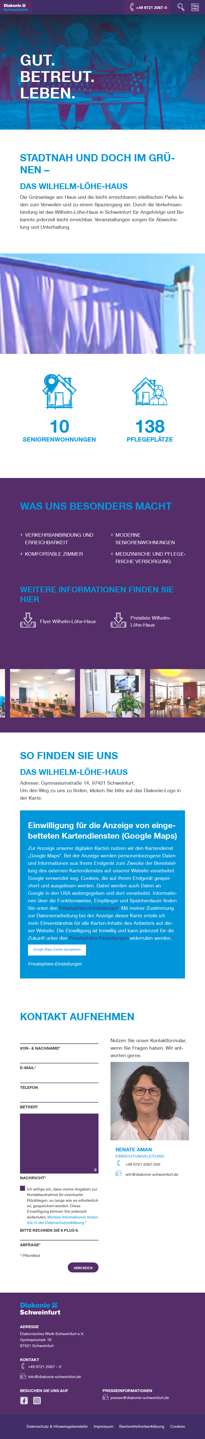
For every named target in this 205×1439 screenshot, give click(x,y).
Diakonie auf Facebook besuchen (24, 1401)
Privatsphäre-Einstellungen (88, 906)
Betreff (29, 1106)
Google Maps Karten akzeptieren (57, 949)
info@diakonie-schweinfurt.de (54, 1376)
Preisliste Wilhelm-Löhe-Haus (150, 620)
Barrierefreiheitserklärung (141, 1425)
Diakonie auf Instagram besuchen (37, 1401)
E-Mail (33, 1066)
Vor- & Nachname (40, 1047)
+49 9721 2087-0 (151, 6)
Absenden (83, 1267)
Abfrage (33, 1243)
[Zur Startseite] (16, 7)
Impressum (103, 1425)
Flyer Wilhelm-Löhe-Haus (68, 620)
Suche (181, 7)
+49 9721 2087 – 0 (44, 1366)
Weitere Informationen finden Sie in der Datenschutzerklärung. (62, 1218)
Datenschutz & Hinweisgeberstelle (57, 1425)
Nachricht (33, 1177)
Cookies (177, 1425)
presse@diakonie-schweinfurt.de (139, 1397)
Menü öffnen (195, 7)
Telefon (29, 1086)
